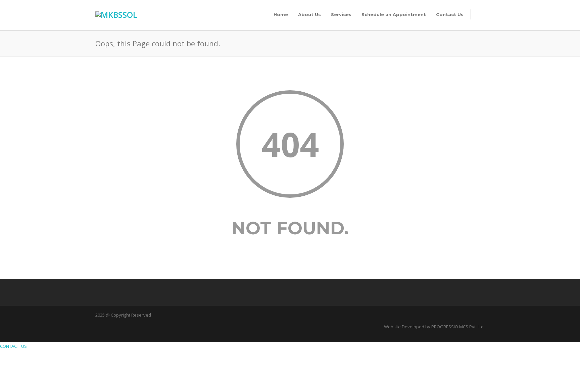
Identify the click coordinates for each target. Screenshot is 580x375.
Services (341, 14)
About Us (309, 14)
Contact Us (450, 14)
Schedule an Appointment (393, 14)
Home (281, 14)
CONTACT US (14, 346)
